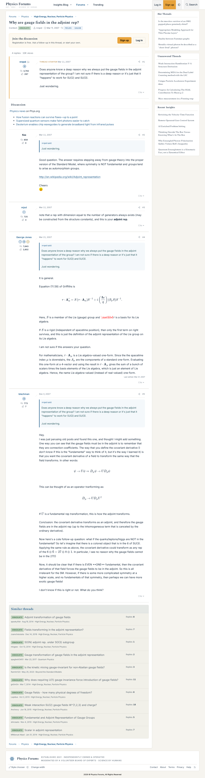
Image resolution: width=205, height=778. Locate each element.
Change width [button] (38, 767)
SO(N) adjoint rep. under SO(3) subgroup (49, 642)
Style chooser (18, 767)
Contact (154, 767)
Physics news (17, 111)
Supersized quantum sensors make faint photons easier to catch (53, 120)
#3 (143, 207)
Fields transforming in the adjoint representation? (54, 629)
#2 (143, 135)
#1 (143, 62)
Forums (80, 4)
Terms (171, 767)
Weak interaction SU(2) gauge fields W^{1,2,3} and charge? (61, 705)
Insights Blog (60, 4)
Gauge (78, 28)
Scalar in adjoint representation (43, 730)
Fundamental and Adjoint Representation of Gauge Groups (60, 717)
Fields (68, 28)
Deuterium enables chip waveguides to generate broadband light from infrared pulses (65, 124)
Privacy (180, 767)
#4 (143, 237)
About (163, 767)
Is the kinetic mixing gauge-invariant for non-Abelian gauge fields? (65, 667)
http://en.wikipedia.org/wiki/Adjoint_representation (69, 176)
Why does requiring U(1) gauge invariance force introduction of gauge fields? (71, 679)
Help (188, 767)
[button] (71, 4)
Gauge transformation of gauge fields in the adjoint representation (64, 654)
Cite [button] (140, 92)
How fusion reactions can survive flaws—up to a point (47, 117)
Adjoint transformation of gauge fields (47, 617)
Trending (98, 4)
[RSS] (195, 767)
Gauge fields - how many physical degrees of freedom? (58, 692)
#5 (143, 394)
